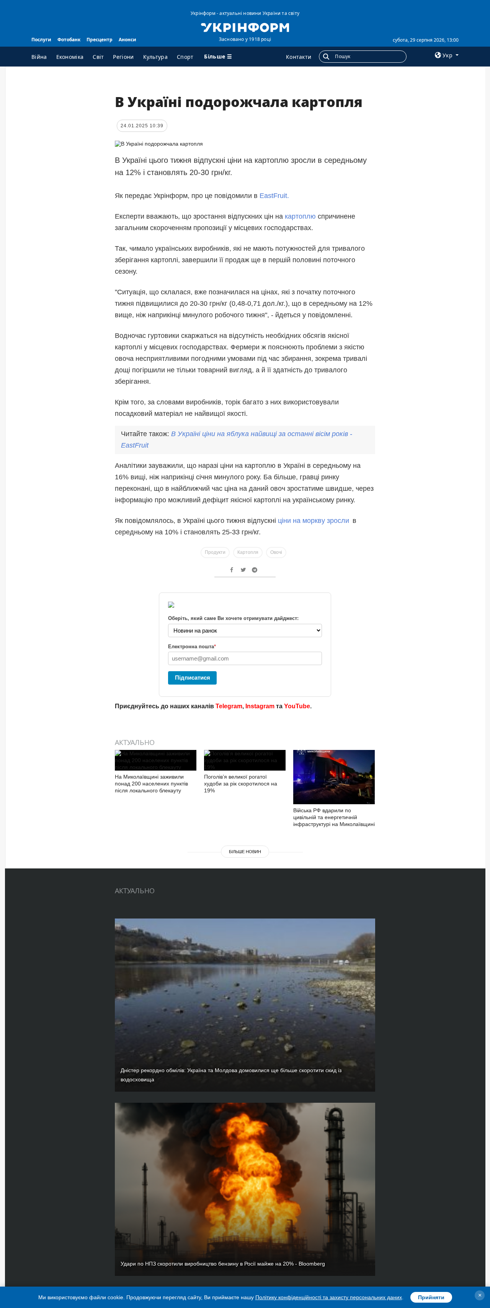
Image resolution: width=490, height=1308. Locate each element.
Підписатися (192, 677)
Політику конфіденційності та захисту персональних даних (328, 1297)
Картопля (247, 552)
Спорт (185, 56)
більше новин (245, 851)
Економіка (70, 56)
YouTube (297, 706)
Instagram (259, 706)
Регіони (123, 56)
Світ (98, 56)
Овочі (276, 552)
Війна (39, 56)
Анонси (127, 39)
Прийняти (431, 1297)
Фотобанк (68, 39)
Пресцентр (100, 39)
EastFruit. (274, 196)
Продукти (215, 552)
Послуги (41, 39)
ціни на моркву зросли (313, 520)
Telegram (229, 706)
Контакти (298, 56)
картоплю (300, 216)
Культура (155, 56)
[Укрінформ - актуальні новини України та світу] (245, 27)
